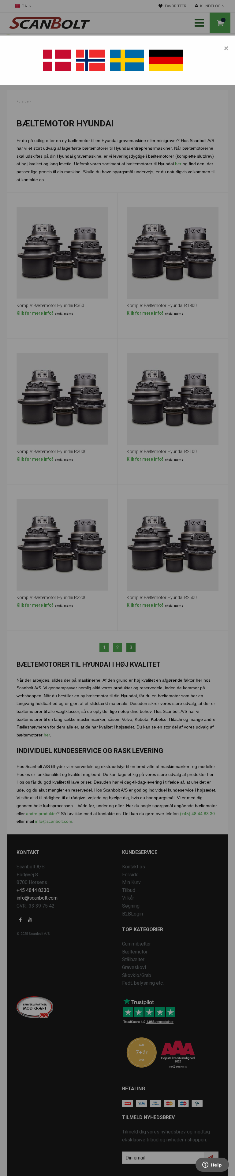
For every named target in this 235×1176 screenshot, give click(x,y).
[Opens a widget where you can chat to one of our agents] (212, 1165)
